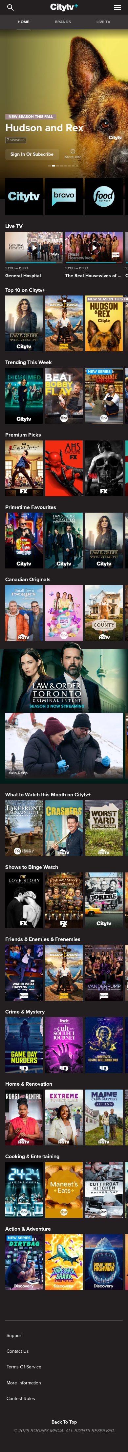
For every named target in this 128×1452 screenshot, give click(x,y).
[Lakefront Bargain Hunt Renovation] (24, 828)
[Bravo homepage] (64, 196)
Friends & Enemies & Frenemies (42, 939)
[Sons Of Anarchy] (104, 468)
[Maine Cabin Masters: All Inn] (104, 1117)
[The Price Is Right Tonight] (24, 540)
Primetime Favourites (30, 507)
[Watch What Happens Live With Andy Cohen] (24, 973)
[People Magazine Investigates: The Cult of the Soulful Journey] (64, 1045)
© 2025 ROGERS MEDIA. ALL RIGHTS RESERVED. (64, 1430)
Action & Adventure (28, 1229)
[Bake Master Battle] (64, 613)
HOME (23, 22)
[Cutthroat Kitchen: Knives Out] (104, 1190)
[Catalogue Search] (10, 7)
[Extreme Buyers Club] (64, 1117)
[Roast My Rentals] (24, 1117)
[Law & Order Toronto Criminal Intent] (64, 540)
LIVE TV (103, 22)
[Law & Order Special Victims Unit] (24, 323)
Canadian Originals (28, 579)
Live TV (14, 226)
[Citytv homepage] (24, 196)
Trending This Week (28, 362)
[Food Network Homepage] (104, 196)
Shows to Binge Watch (31, 867)
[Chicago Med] (24, 396)
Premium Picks (23, 435)
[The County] (104, 613)
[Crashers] (64, 828)
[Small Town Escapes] (24, 613)
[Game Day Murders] (24, 1045)
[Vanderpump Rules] (104, 973)
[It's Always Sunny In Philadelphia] (64, 900)
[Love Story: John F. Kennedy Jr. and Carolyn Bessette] (24, 900)
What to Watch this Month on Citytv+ (48, 794)
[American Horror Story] (64, 468)
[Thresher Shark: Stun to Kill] (64, 1262)
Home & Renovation (28, 1084)
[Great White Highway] (104, 1262)
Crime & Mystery (25, 1012)
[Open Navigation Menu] (117, 7)
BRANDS (63, 22)
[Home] (64, 7)
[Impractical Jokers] (104, 900)
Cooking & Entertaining (32, 1156)
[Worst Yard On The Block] (104, 828)
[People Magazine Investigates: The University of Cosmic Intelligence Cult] (104, 1045)
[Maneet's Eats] (64, 1190)
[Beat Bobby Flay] (64, 396)
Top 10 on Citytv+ (25, 290)
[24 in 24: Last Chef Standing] (24, 1190)
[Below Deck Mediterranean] (64, 323)
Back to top (64, 1422)
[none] (15, 1336)
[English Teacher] (24, 468)
